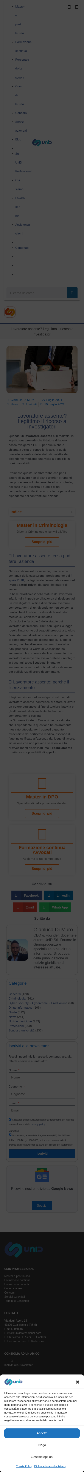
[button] (77, 1382)
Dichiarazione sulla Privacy (50, 1466)
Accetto (42, 1433)
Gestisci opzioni (42, 1457)
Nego (42, 1445)
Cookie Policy (24, 1466)
